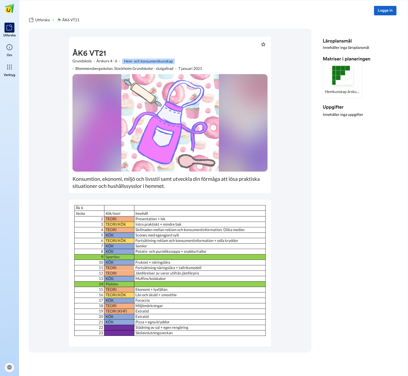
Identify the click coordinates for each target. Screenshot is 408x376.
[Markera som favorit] (263, 44)
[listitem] (9, 30)
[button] (342, 80)
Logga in (385, 11)
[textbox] (170, 273)
